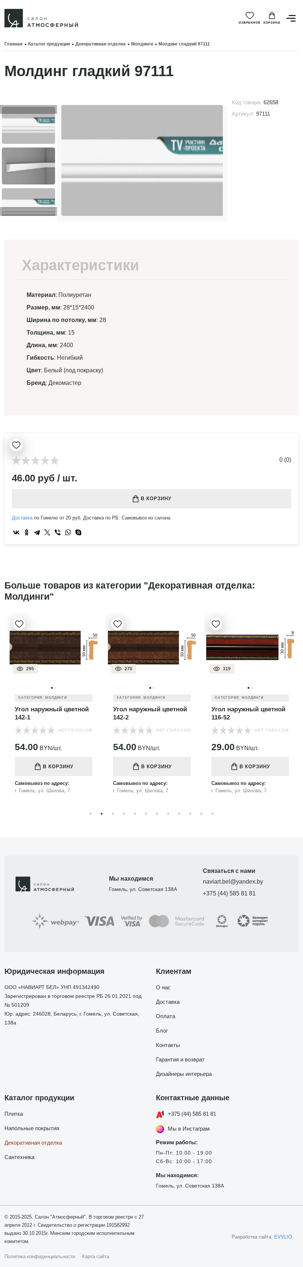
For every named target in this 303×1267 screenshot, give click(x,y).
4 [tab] (123, 813)
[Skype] (78, 532)
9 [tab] (179, 813)
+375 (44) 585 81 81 (229, 893)
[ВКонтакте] (16, 532)
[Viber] (57, 532)
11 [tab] (201, 813)
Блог (162, 1030)
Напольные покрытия (31, 1128)
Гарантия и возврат (180, 1059)
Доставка (22, 518)
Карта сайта (95, 1256)
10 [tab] (190, 813)
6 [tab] (146, 813)
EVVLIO (283, 1237)
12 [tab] (212, 813)
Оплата (165, 1016)
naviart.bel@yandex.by (233, 881)
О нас (163, 987)
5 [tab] (135, 813)
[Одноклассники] (26, 532)
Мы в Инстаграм (189, 1128)
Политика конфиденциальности (39, 1256)
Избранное (250, 22)
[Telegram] (37, 532)
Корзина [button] (271, 22)
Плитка (13, 1114)
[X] (47, 532)
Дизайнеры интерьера (184, 1074)
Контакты (168, 1045)
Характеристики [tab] (80, 265)
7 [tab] (157, 813)
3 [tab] (112, 813)
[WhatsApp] (68, 532)
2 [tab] (101, 813)
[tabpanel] (53, 708)
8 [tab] (168, 813)
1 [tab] (90, 813)
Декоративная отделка (33, 1142)
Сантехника (19, 1157)
